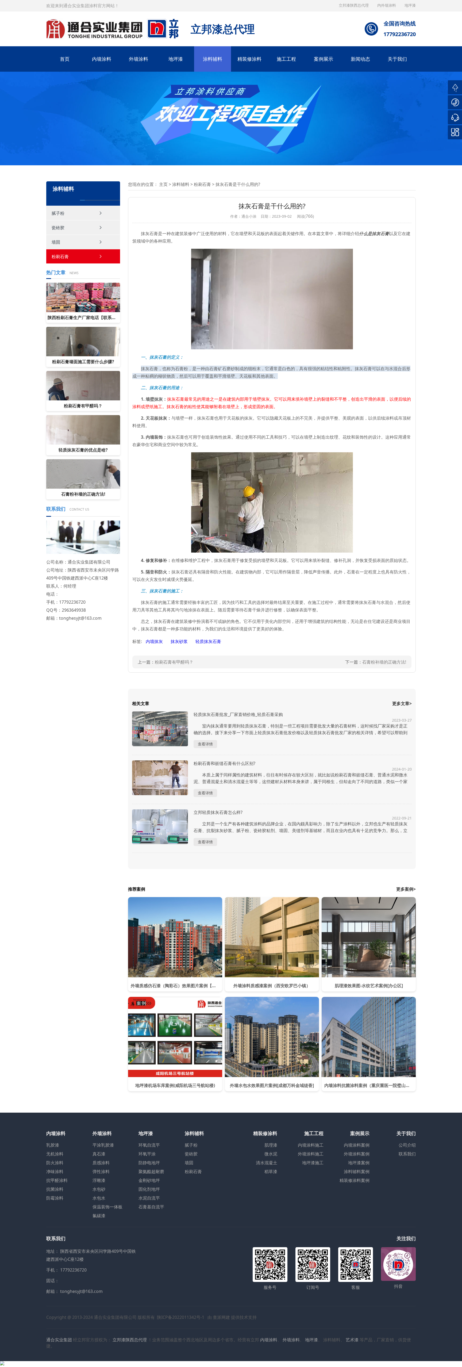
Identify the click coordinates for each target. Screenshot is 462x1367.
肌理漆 (270, 1145)
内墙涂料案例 (356, 1145)
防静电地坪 (149, 1163)
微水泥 (270, 1154)
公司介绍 (407, 1145)
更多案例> (406, 889)
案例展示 (323, 59)
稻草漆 (270, 1171)
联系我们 (407, 1154)
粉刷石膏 (60, 256)
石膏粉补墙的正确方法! (384, 662)
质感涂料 (101, 1163)
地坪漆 (175, 59)
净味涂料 (54, 1171)
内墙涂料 (101, 59)
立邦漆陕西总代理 (354, 5)
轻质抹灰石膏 (208, 641)
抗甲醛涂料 (57, 1180)
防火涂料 (54, 1163)
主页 (163, 184)
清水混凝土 (266, 1163)
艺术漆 (352, 1340)
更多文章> (402, 703)
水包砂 (99, 1189)
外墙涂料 (138, 59)
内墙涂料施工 (311, 1145)
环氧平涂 (147, 1154)
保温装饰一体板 (107, 1207)
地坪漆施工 (313, 1163)
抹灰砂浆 (180, 641)
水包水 (99, 1198)
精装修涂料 (249, 59)
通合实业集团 (59, 1340)
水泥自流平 (149, 1198)
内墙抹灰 (155, 641)
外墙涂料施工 (311, 1154)
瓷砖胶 (58, 228)
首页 (65, 59)
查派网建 (221, 1317)
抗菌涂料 (54, 1189)
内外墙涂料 (387, 5)
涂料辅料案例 (356, 1171)
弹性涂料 (101, 1171)
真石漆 (99, 1154)
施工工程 (286, 59)
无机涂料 (54, 1154)
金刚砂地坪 (149, 1180)
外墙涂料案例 (356, 1154)
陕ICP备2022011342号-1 (180, 1317)
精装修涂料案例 (354, 1180)
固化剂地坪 (149, 1189)
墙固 (56, 242)
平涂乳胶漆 (103, 1145)
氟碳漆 (99, 1216)
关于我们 (397, 59)
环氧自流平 (149, 1145)
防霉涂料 (54, 1198)
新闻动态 (360, 59)
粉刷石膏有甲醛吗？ (174, 662)
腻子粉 (58, 213)
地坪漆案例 (358, 1163)
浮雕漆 (99, 1180)
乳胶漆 (52, 1145)
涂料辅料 (212, 59)
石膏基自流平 (151, 1207)
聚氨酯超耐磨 (151, 1171)
